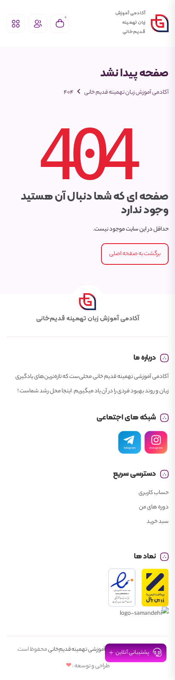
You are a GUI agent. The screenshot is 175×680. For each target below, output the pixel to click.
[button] (136, 653)
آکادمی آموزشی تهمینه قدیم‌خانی (85, 650)
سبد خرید (158, 522)
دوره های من (154, 507)
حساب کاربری (153, 493)
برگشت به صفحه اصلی (135, 254)
